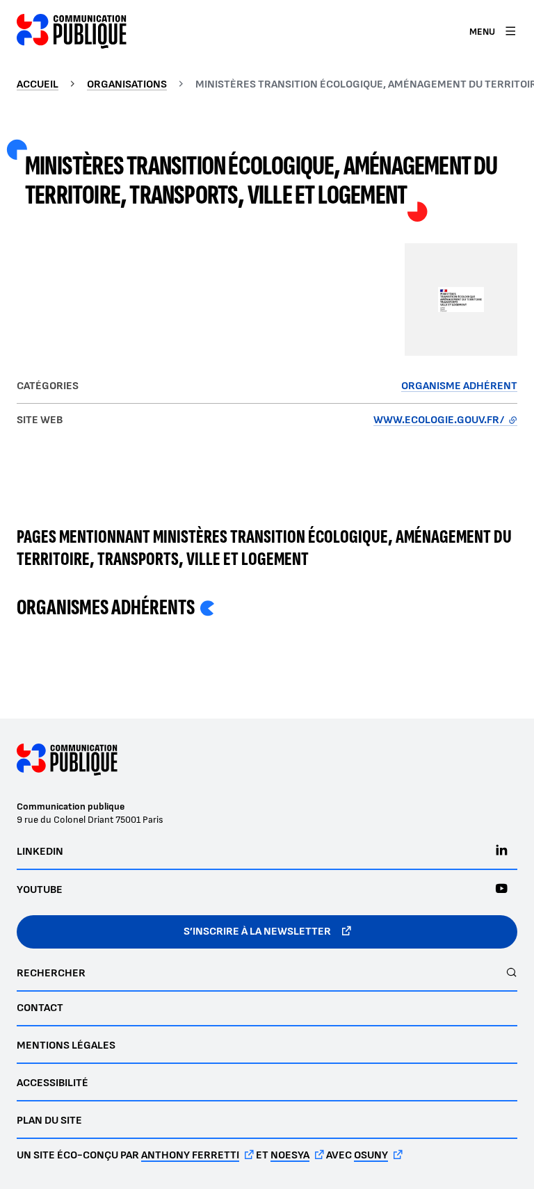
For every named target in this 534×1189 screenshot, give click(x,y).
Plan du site (49, 1120)
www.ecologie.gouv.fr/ (445, 420)
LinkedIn (40, 851)
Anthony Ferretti (190, 1155)
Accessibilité (52, 1083)
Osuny (371, 1155)
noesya (289, 1155)
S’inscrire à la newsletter (257, 931)
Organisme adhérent (459, 386)
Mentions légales (66, 1045)
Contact (40, 1008)
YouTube (40, 889)
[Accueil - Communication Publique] (72, 31)
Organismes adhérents (106, 607)
